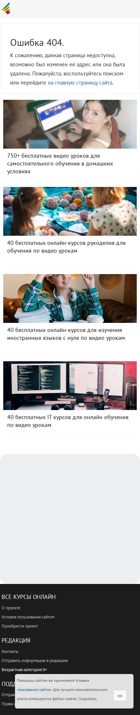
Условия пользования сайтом (28, 617)
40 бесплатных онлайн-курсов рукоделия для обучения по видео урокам (70, 211)
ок (120, 695)
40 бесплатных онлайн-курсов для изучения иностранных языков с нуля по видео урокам (70, 298)
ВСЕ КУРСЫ (8, 9)
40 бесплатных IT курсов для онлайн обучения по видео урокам (70, 385)
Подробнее (87, 698)
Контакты (10, 651)
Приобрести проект (20, 626)
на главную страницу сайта (80, 82)
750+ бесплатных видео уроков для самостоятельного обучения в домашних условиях (70, 124)
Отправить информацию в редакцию (35, 660)
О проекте (11, 608)
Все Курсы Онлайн (29, 597)
